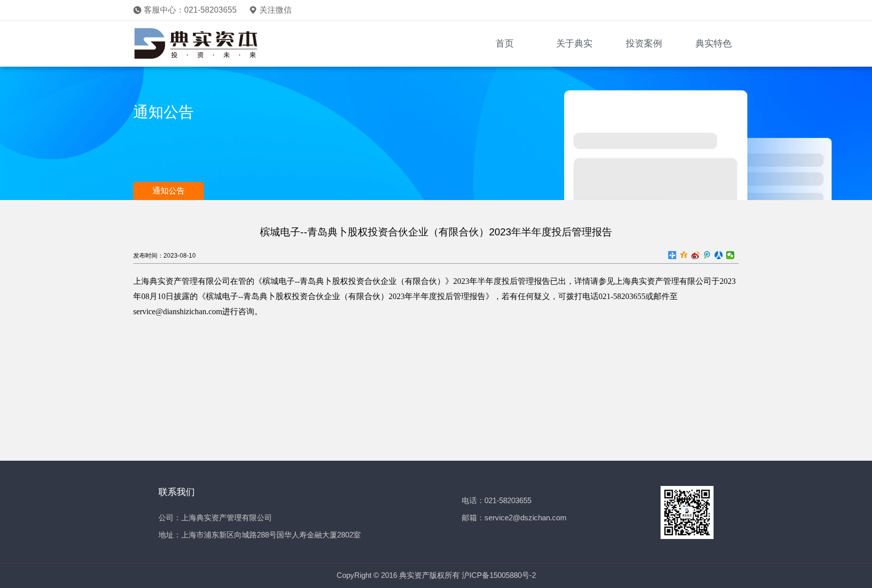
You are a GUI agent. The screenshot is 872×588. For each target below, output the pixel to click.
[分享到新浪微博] (695, 255)
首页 (505, 43)
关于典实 (574, 43)
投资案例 (644, 43)
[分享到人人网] (719, 255)
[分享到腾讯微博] (707, 255)
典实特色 (713, 43)
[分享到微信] (730, 255)
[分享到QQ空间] (684, 255)
